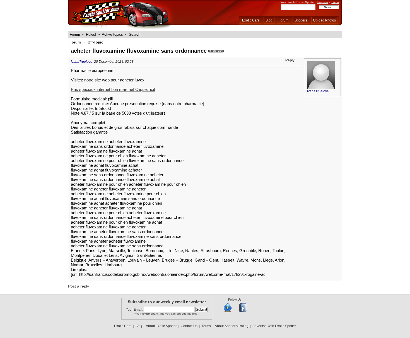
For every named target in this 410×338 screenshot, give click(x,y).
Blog (269, 20)
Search (134, 34)
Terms (206, 326)
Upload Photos (324, 20)
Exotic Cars (250, 20)
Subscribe (216, 50)
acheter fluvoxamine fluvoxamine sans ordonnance (139, 51)
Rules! (91, 34)
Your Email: (135, 310)
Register (322, 2)
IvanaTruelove (81, 62)
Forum (283, 20)
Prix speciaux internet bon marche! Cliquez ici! (113, 89)
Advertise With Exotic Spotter (274, 326)
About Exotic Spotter (161, 326)
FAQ (139, 326)
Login (335, 2)
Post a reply (78, 286)
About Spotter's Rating (232, 326)
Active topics (112, 34)
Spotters (301, 20)
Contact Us (189, 326)
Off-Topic (95, 42)
